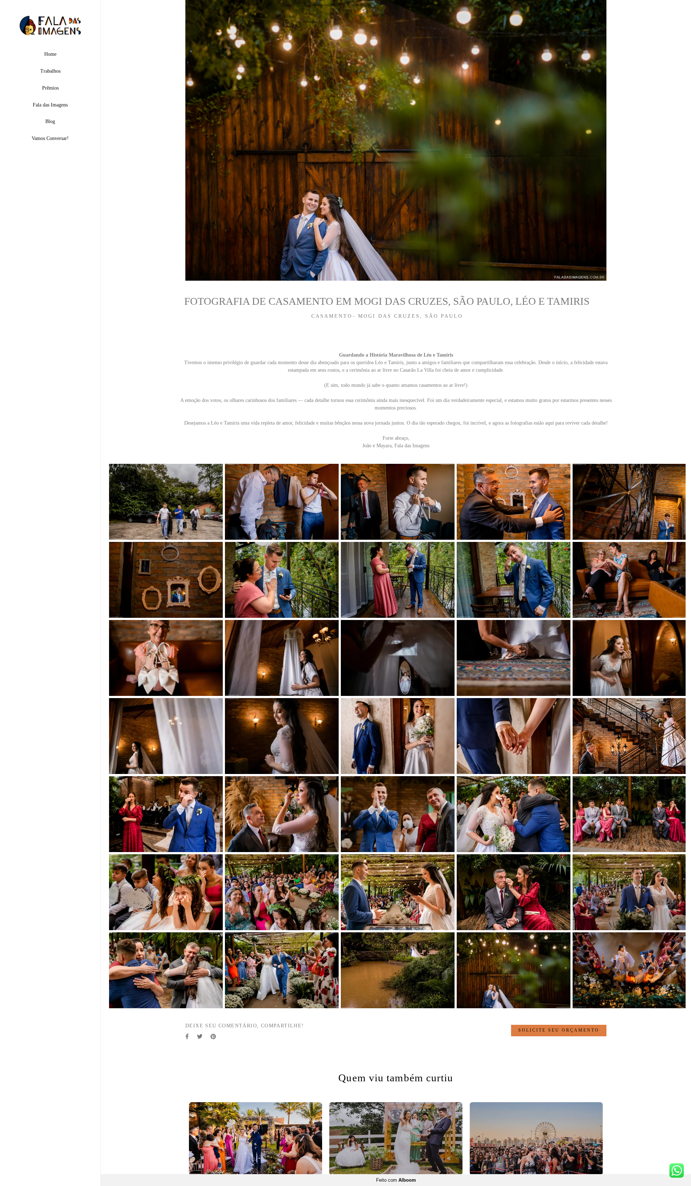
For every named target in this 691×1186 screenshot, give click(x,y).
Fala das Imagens (50, 105)
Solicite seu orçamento (558, 1030)
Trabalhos (50, 71)
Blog (50, 121)
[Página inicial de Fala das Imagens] (50, 25)
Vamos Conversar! (50, 138)
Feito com (396, 1180)
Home (50, 54)
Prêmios (50, 88)
